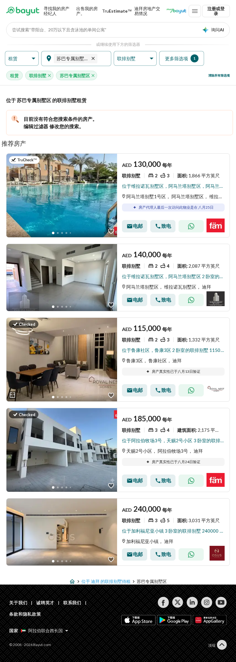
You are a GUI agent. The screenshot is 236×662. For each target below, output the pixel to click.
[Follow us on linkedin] (192, 602)
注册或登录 (216, 11)
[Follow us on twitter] (177, 602)
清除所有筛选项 (219, 75)
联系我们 (72, 602)
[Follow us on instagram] (206, 602)
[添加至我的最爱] (111, 231)
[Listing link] (118, 195)
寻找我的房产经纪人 (56, 11)
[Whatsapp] (191, 226)
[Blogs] (176, 11)
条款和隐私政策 (25, 614)
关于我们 (18, 602)
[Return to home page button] (22, 11)
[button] (21, 58)
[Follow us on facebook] (163, 602)
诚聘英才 (45, 602)
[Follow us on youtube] (221, 602)
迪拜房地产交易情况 (147, 11)
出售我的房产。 (87, 11)
